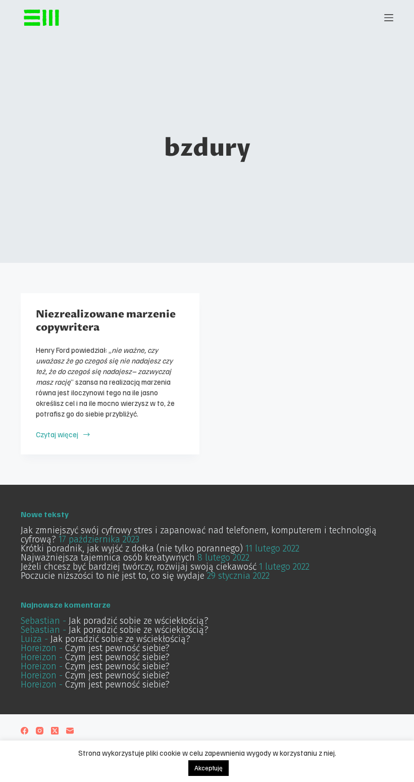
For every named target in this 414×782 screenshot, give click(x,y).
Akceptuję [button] (208, 768)
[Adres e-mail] (70, 730)
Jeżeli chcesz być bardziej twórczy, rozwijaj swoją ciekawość (138, 566)
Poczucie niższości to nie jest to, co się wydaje (112, 575)
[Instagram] (39, 730)
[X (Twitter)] (55, 730)
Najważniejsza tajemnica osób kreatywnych (108, 557)
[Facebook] (24, 730)
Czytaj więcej (62, 434)
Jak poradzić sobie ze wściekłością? (139, 620)
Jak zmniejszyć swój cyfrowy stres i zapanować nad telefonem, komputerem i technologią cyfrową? (199, 535)
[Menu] (388, 17)
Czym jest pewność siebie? (117, 648)
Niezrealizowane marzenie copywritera (106, 321)
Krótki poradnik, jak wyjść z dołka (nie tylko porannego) (132, 548)
